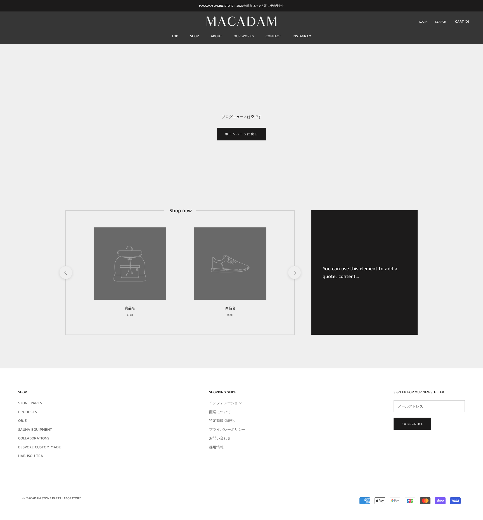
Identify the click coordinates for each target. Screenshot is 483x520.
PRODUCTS (27, 412)
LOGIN (423, 21)
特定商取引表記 (222, 420)
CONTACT (273, 36)
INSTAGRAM (302, 36)
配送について (220, 412)
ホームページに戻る (241, 134)
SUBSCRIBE (412, 423)
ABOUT (216, 36)
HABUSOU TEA (30, 455)
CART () (462, 21)
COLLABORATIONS (33, 438)
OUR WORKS (244, 36)
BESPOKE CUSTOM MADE (39, 447)
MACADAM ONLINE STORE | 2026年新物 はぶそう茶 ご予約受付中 (241, 5)
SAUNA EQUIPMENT (35, 429)
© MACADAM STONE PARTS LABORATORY (51, 498)
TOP (175, 36)
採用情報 (216, 447)
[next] (294, 272)
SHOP (194, 36)
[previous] (65, 272)
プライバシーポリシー (227, 429)
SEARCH (440, 21)
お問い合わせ (220, 438)
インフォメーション (225, 403)
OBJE (22, 420)
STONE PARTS (30, 403)
